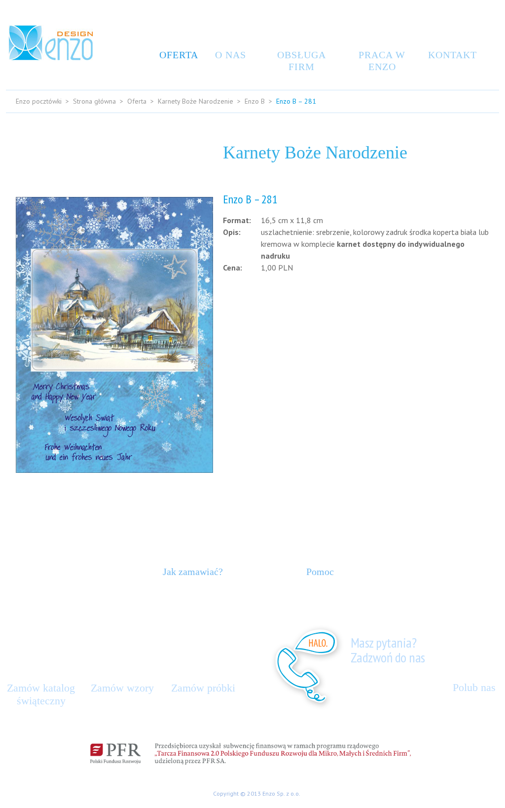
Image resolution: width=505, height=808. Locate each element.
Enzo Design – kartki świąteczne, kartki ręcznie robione (50, 42)
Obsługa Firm (301, 60)
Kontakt (449, 54)
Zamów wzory (122, 688)
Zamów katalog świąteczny (41, 694)
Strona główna (94, 101)
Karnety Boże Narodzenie (195, 101)
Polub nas (474, 687)
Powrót (471, 331)
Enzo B (255, 101)
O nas (230, 54)
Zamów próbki (203, 688)
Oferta (176, 54)
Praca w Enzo (382, 60)
